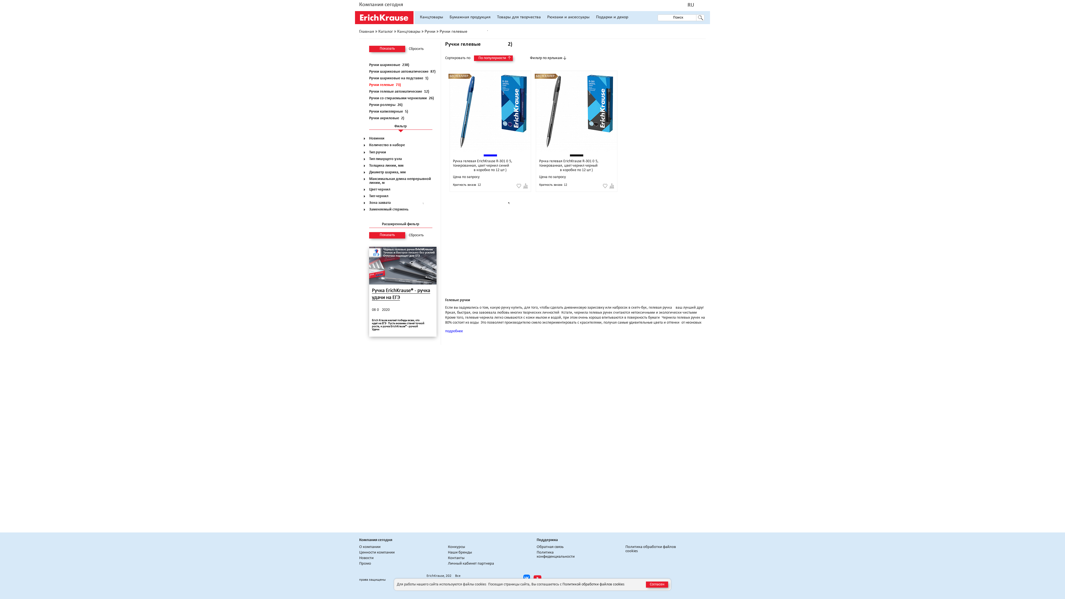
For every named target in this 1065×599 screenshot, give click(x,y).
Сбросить (416, 49)
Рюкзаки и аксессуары (568, 17)
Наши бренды (460, 552)
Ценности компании (377, 552)
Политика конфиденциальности (556, 554)
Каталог (385, 31)
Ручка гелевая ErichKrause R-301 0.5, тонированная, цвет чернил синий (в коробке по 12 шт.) (482, 165)
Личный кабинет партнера (471, 564)
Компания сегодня (381, 4)
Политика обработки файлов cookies (650, 549)
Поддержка (547, 540)
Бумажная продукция (470, 17)
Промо (365, 564)
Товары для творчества (519, 17)
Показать (387, 49)
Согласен (657, 584)
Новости (366, 558)
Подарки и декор (612, 17)
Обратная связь (550, 547)
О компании (370, 547)
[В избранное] (519, 186)
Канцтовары (431, 17)
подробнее (454, 331)
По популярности (494, 58)
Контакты (456, 558)
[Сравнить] (525, 186)
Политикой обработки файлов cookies (593, 584)
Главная (366, 31)
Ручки (430, 31)
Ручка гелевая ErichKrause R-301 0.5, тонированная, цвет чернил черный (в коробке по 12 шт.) (569, 165)
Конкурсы (456, 547)
